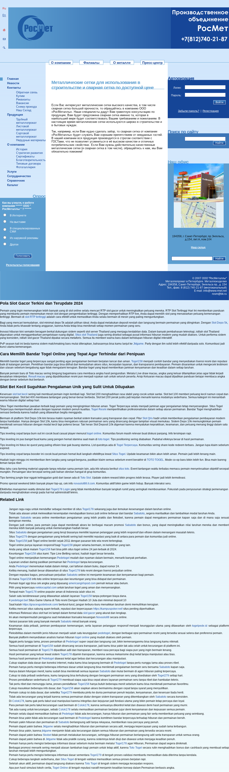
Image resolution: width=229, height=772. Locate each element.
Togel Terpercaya (127, 445)
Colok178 (18, 701)
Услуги (12, 171)
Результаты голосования (23, 265)
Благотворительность (31, 160)
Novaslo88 (102, 617)
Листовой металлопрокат (26, 128)
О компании (61, 63)
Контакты (14, 87)
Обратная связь (27, 92)
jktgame (46, 730)
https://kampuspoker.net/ (108, 608)
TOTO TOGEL (155, 459)
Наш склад (198, 247)
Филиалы (91, 63)
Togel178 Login (60, 489)
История (21, 149)
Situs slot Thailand (86, 334)
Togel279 (21, 536)
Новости (13, 83)
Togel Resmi (98, 409)
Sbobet (47, 734)
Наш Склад (23, 110)
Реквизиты (23, 99)
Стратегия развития (29, 153)
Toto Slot (85, 477)
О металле (122, 63)
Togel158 (137, 361)
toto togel (103, 439)
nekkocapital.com (46, 587)
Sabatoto (139, 513)
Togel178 (88, 509)
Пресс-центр (152, 63)
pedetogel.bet (19, 600)
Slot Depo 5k (219, 322)
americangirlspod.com (82, 583)
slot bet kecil (20, 394)
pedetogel (104, 633)
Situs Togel (118, 454)
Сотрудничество (19, 176)
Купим (20, 96)
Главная (13, 78)
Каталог (12, 185)
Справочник (16, 180)
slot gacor (89, 613)
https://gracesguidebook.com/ (40, 604)
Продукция (15, 114)
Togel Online (60, 767)
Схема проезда (26, 106)
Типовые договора (28, 163)
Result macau (36, 376)
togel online (94, 433)
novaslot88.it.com (84, 483)
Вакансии (22, 103)
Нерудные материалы (31, 140)
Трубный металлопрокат (26, 121)
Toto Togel (135, 747)
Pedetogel (63, 557)
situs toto (124, 468)
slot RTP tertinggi (35, 316)
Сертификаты (25, 156)
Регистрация (211, 111)
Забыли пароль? (188, 111)
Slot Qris (147, 418)
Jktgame (138, 343)
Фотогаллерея (25, 167)
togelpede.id (199, 625)
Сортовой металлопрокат (26, 135)
